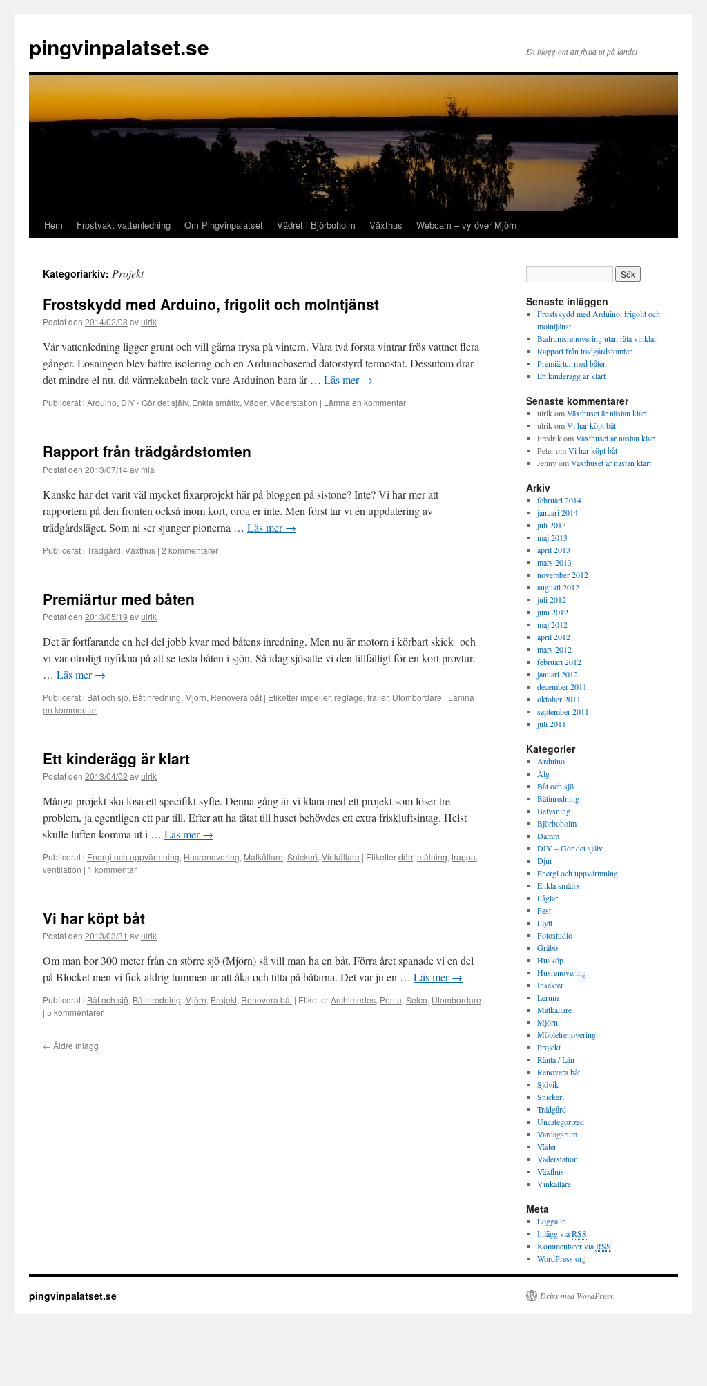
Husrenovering (212, 857)
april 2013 (553, 549)
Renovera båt (236, 697)
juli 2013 (551, 524)
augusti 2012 (558, 587)
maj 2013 (552, 537)
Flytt (544, 922)
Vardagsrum (557, 1133)
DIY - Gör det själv (154, 402)
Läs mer (348, 379)
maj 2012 (552, 624)
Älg (543, 773)
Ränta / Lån (555, 1059)
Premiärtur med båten (119, 598)
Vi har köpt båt (94, 917)
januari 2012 (557, 674)
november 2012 (562, 574)
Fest (544, 910)
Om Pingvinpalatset (223, 224)
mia (148, 469)
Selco (416, 999)
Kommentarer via (574, 1245)
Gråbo (547, 947)
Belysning (553, 810)
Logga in (551, 1220)
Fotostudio (554, 935)
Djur (544, 860)
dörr (405, 857)
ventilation (62, 869)
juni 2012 (552, 611)
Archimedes (353, 999)
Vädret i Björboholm (316, 224)
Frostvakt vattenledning (124, 224)
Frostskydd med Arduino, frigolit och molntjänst (211, 303)
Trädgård (104, 550)
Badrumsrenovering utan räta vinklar (597, 338)
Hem (53, 224)
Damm (548, 835)
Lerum (548, 997)
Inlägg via (562, 1233)
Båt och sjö (107, 697)
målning (432, 857)
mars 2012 (554, 649)
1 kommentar (112, 869)
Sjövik (548, 1084)
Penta (391, 999)
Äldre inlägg (71, 1045)
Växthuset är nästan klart (607, 412)
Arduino (102, 402)
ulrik (149, 321)
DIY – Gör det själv (570, 848)
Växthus (386, 224)
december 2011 (562, 686)
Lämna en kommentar (365, 402)
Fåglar (547, 897)
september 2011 (563, 711)
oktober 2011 (559, 698)
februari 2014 (559, 500)
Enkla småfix (216, 402)
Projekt (224, 999)
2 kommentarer (190, 550)
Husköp (550, 959)
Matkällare (263, 857)
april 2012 (553, 636)
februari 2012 (559, 661)
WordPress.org (561, 1258)
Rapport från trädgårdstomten (147, 451)
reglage (348, 697)
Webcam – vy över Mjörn (466, 224)
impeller (315, 697)
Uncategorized (560, 1121)
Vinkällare (341, 857)
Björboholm (557, 823)
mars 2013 (554, 562)
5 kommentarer (75, 1012)
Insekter (550, 984)
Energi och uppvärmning (133, 857)
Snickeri (302, 857)
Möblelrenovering (566, 1034)
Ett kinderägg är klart (116, 758)
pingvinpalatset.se (119, 46)
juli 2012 (551, 599)
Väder (255, 402)
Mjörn (195, 697)
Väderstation (294, 402)
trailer (377, 697)
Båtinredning (157, 697)
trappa (464, 857)
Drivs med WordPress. (577, 1295)
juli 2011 (551, 723)
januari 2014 (557, 512)
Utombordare (417, 697)
